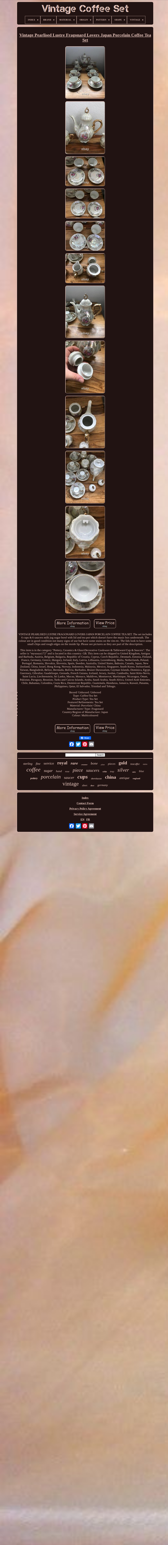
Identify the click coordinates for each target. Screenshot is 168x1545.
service (49, 763)
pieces (111, 763)
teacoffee (135, 764)
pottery (34, 778)
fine (38, 763)
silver (123, 770)
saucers (92, 770)
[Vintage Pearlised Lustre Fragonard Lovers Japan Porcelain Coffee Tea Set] (85, 72)
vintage (71, 784)
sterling (27, 763)
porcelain (51, 777)
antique (124, 778)
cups (82, 777)
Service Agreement (85, 814)
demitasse (96, 778)
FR (88, 819)
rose (67, 771)
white (105, 771)
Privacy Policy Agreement (85, 808)
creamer (84, 765)
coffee (33, 769)
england (136, 778)
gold (123, 762)
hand (59, 771)
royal (62, 762)
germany (102, 785)
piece (78, 770)
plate (103, 765)
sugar (48, 770)
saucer (69, 778)
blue (141, 771)
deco (92, 785)
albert (84, 785)
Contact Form (85, 803)
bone (94, 763)
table (134, 772)
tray (112, 771)
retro (145, 764)
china (110, 777)
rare (74, 763)
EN (82, 819)
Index (85, 797)
